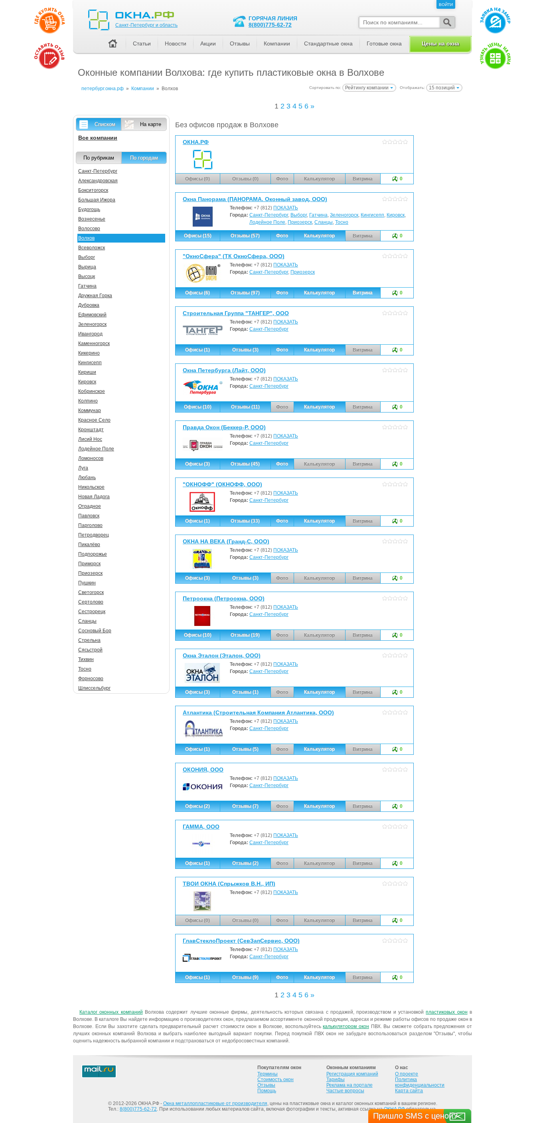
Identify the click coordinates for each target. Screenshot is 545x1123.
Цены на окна (440, 43)
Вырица (87, 267)
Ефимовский (92, 315)
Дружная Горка (95, 295)
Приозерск (300, 222)
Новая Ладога (94, 496)
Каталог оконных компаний (111, 1012)
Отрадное (89, 506)
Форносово (90, 678)
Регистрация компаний (352, 1074)
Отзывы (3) (245, 350)
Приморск (89, 563)
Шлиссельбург (94, 688)
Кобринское (91, 391)
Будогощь (89, 209)
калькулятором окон (346, 1026)
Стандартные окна (328, 43)
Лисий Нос (90, 439)
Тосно (341, 222)
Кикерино (89, 353)
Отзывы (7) (245, 806)
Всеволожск (91, 248)
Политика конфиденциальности (419, 1082)
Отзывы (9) (245, 977)
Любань (87, 477)
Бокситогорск (93, 190)
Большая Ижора (96, 200)
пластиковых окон (446, 1012)
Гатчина (318, 215)
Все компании (97, 137)
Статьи (142, 43)
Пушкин (87, 583)
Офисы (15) (197, 236)
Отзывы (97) (245, 293)
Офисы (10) (197, 407)
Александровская (98, 181)
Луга (83, 468)
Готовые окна (384, 43)
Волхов (86, 238)
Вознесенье (91, 219)
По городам (144, 158)
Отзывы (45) (245, 464)
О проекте (406, 1074)
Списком (105, 124)
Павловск (88, 516)
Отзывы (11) (245, 407)
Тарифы (335, 1079)
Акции (208, 43)
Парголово (90, 525)
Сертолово (90, 602)
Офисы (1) (197, 350)
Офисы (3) (197, 464)
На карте (150, 124)
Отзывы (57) (245, 236)
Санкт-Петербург (268, 215)
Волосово (89, 228)
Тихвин (86, 659)
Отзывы (240, 43)
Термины (267, 1074)
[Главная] (112, 44)
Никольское (91, 487)
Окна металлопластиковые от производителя (215, 1103)
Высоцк (86, 276)
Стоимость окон (275, 1079)
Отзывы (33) (245, 521)
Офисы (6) (197, 293)
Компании (277, 43)
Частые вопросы (345, 1090)
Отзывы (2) (245, 863)
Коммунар (89, 410)
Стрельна (89, 640)
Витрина (363, 293)
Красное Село (94, 420)
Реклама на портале (349, 1085)
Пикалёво (89, 544)
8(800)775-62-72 (270, 25)
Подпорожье (92, 554)
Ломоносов (90, 458)
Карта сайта (409, 1090)
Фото (282, 236)
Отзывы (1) (245, 692)
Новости (175, 43)
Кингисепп (372, 215)
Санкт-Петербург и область (146, 25)
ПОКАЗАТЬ (285, 208)
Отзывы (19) (245, 635)
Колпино (88, 401)
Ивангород (90, 334)
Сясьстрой (90, 650)
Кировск (396, 215)
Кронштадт (91, 429)
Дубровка (88, 305)
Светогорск (91, 592)
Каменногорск (94, 343)
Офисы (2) (197, 806)
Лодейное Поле (267, 222)
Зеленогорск (344, 215)
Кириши (87, 372)
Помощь (266, 1090)
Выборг (298, 215)
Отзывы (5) (245, 749)
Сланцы (323, 222)
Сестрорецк (91, 611)
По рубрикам (98, 158)
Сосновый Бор (94, 631)
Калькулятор (319, 236)
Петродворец (93, 535)
